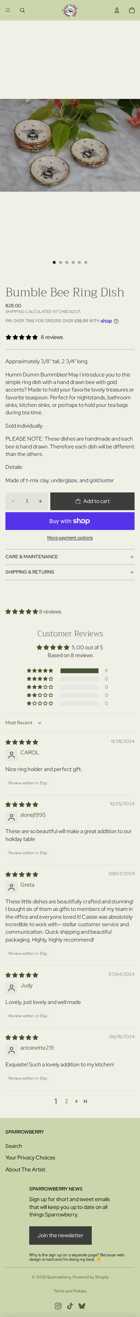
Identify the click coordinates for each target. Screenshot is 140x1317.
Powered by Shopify (91, 1277)
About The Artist (25, 1169)
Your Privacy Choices (30, 1157)
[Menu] (8, 10)
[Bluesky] (82, 1306)
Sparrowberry (59, 1277)
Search (13, 1146)
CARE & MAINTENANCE (31, 556)
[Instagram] (58, 1306)
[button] (22, 611)
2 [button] (66, 1101)
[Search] (22, 10)
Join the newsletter (60, 1235)
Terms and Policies (70, 1291)
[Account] (116, 10)
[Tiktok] (70, 1306)
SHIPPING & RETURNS (29, 572)
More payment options (70, 537)
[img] (21, 742)
